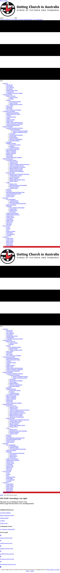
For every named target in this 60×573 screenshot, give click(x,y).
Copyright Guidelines (5, 512)
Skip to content (3, 0)
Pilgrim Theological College (7, 515)
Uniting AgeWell (4, 518)
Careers (32, 571)
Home (1, 495)
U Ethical (2, 520)
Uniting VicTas (4, 523)
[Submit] (16, 18)
